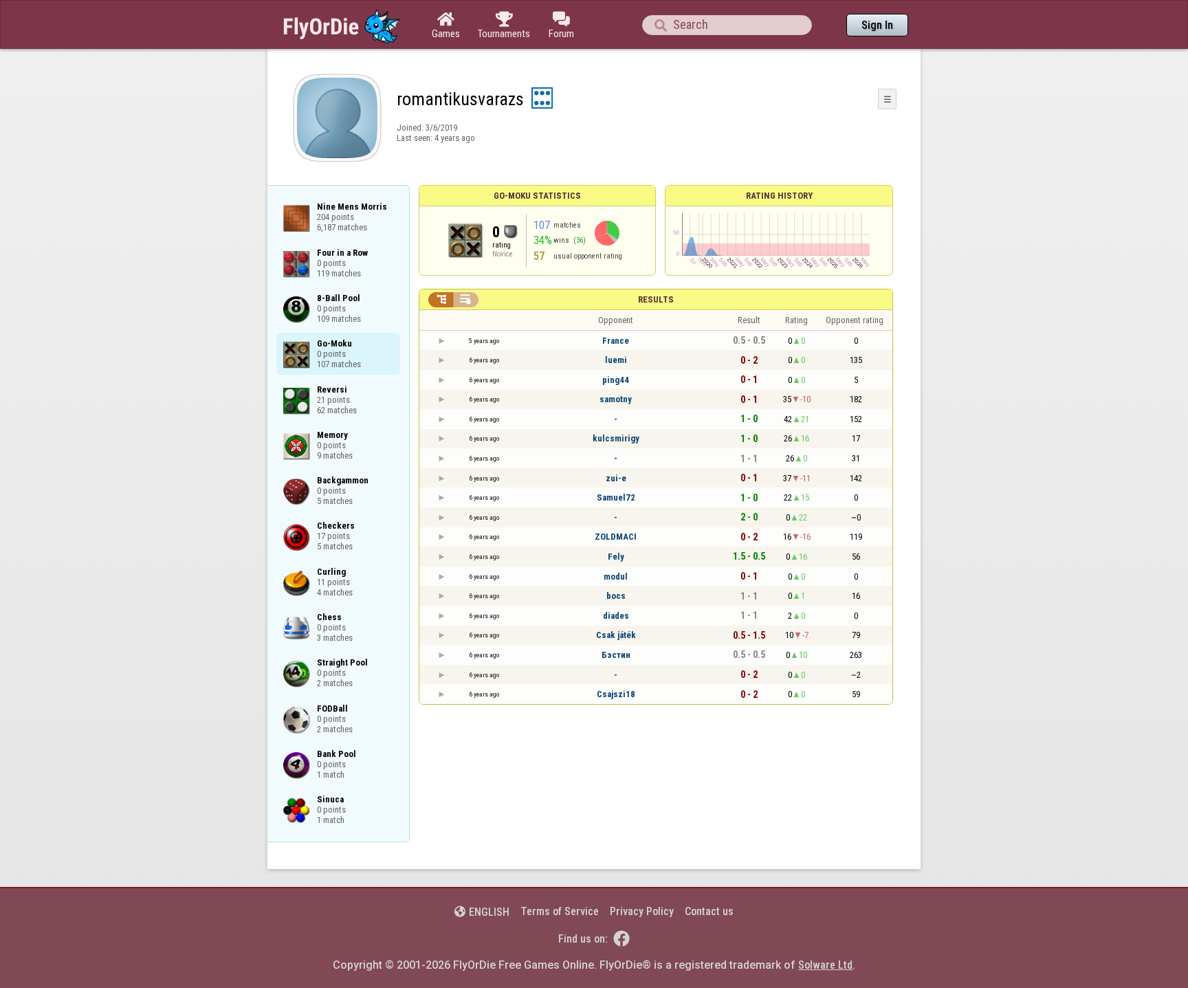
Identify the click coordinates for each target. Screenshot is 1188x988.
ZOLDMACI (616, 536)
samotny (616, 399)
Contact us (709, 911)
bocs (616, 596)
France (615, 341)
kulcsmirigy (616, 438)
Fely (616, 556)
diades (616, 616)
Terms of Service (559, 911)
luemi (616, 360)
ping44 (615, 380)
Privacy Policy (642, 911)
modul (616, 576)
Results (656, 299)
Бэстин (616, 655)
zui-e (616, 478)
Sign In (877, 25)
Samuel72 (616, 497)
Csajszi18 (616, 694)
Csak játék (616, 635)
